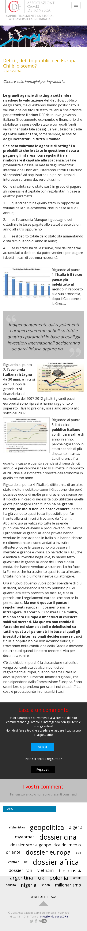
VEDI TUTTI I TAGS (43, 897)
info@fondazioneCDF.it (54, 916)
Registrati (42, 769)
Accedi (42, 747)
